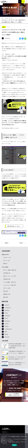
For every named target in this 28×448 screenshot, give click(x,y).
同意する (14, 445)
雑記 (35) (5, 297)
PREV (6, 243)
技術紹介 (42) (6, 294)
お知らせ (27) (5, 254)
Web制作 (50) (6, 279)
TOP (2, 18)
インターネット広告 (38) (9, 285)
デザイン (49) (6, 288)
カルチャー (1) (7, 257)
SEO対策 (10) (6, 273)
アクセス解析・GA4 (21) (9, 282)
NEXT (21, 243)
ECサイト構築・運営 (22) (9, 270)
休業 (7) (5, 263)
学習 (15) (5, 291)
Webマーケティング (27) (9, 276)
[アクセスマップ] (14, 413)
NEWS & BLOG (8, 18)
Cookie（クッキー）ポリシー (14, 441)
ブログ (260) (5, 267)
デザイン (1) (6, 260)
